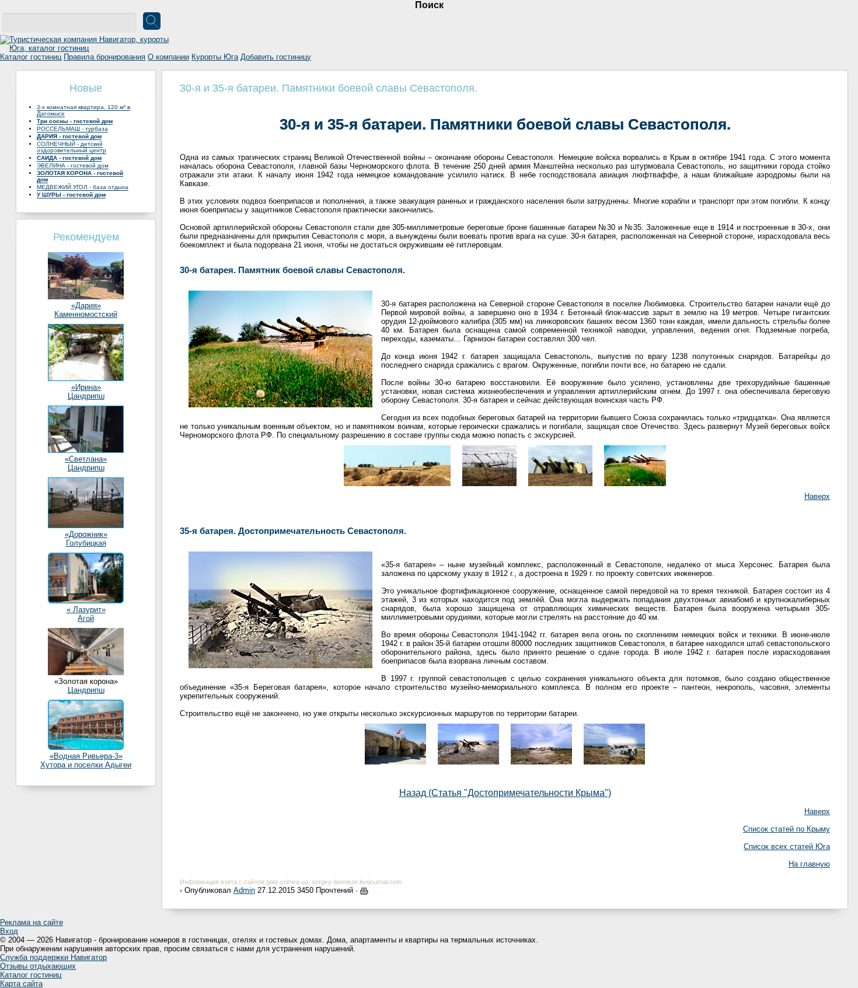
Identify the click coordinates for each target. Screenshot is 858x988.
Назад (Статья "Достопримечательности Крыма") (505, 793)
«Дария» (86, 305)
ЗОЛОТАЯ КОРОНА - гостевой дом (80, 176)
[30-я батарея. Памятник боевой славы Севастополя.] (397, 463)
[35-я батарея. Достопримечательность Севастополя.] (395, 741)
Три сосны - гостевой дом (75, 121)
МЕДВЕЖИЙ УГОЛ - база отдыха (82, 187)
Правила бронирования (104, 57)
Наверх (817, 496)
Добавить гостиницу (275, 57)
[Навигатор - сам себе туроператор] (87, 48)
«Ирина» (86, 387)
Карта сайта (21, 983)
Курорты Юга (214, 57)
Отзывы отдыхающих (38, 966)
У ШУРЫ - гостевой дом (71, 194)
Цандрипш (86, 396)
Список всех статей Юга (787, 846)
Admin (244, 890)
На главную (809, 864)
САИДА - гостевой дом (69, 158)
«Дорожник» (86, 534)
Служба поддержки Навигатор (53, 957)
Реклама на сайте (31, 922)
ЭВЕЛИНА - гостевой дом (73, 165)
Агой (86, 618)
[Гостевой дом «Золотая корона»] (86, 672)
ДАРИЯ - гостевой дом (69, 136)
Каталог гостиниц (30, 57)
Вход (9, 931)
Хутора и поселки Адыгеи (85, 764)
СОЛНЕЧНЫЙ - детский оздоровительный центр (71, 147)
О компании (168, 57)
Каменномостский (85, 314)
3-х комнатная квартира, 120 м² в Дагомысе (83, 110)
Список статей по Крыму (786, 829)
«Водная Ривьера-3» (86, 756)
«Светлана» (86, 459)
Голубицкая (86, 543)
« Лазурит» (86, 609)
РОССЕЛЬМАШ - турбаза (72, 128)
